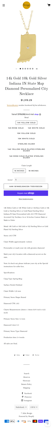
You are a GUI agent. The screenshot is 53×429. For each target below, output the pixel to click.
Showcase (26, 381)
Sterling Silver (26, 144)
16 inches (19, 171)
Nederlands (20, 407)
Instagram (28, 400)
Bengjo (29, 413)
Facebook (28, 393)
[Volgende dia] (36, 68)
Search (26, 373)
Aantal (10, 180)
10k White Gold (26, 139)
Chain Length (26, 165)
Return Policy (26, 384)
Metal (26, 117)
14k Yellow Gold (26, 123)
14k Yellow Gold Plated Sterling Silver (26, 150)
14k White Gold (36, 128)
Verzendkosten (12, 105)
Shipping (26, 388)
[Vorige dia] (16, 68)
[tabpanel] (26, 36)
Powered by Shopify (26, 416)
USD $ (32, 407)
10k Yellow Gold (26, 133)
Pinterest (27, 397)
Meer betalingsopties (26, 199)
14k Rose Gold (16, 128)
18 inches (34, 171)
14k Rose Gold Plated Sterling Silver (26, 157)
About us (26, 377)
